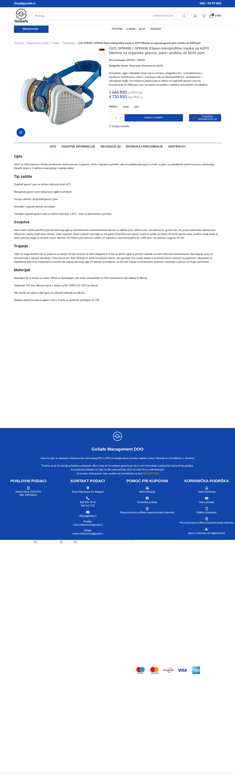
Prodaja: (87, 521)
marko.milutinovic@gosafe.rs (88, 534)
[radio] (126, 107)
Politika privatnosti (207, 512)
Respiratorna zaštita (38, 43)
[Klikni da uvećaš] (21, 132)
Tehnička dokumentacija (207, 118)
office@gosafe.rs (88, 516)
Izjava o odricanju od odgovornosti (206, 533)
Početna (19, 43)
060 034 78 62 (88, 502)
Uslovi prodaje (206, 502)
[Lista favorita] (204, 16)
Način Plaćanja (147, 492)
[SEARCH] (184, 16)
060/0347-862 (151, 473)
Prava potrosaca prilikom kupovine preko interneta (147, 512)
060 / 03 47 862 (210, 3)
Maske (55, 43)
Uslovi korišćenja (207, 492)
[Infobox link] (21, 16)
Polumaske (69, 43)
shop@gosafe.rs (25, 3)
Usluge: (88, 530)
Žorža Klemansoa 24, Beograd (88, 492)
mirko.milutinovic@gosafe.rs (88, 525)
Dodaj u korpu (154, 117)
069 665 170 (88, 506)
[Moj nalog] (195, 16)
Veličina (113, 106)
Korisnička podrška (147, 502)
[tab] (53, 146)
